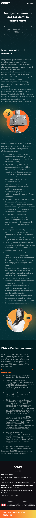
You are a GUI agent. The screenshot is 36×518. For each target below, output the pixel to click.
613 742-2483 (13, 482)
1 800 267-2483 (30, 482)
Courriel (18, 471)
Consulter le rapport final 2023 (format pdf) (14, 513)
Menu (29, 3)
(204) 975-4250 (13, 495)
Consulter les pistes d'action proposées (18, 30)
